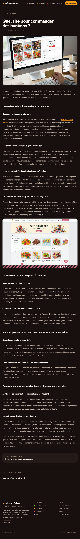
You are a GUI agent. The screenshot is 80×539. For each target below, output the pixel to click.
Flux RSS (7, 522)
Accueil (5, 14)
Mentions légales (63, 514)
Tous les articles (63, 509)
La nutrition (41, 506)
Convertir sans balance (65, 506)
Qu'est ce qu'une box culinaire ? (13, 478)
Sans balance (71, 3)
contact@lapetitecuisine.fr (70, 532)
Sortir (15, 14)
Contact (61, 512)
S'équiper (40, 512)
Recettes (40, 509)
